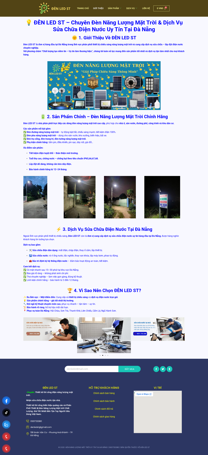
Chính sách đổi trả (104, 409)
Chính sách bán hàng (104, 393)
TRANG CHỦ (83, 8)
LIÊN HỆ (146, 8)
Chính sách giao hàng (104, 416)
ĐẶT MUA (129, 369)
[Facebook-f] (156, 369)
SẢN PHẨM (113, 8)
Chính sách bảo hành (104, 401)
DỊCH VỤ (130, 8)
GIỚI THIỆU (98, 8)
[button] (26, 335)
